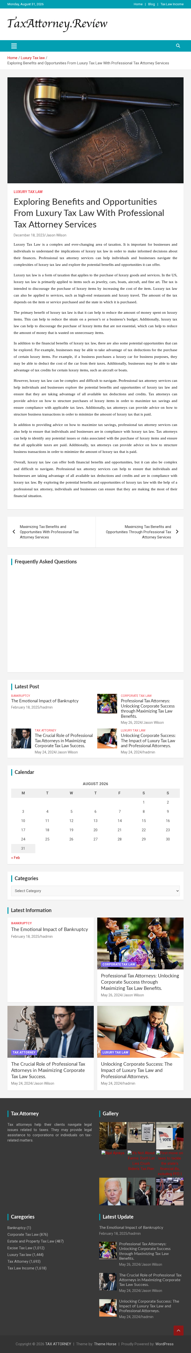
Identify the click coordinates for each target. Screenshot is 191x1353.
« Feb (15, 857)
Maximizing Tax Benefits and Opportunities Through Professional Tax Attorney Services (138, 531)
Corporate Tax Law (136, 696)
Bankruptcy (20, 696)
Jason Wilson (56, 235)
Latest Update (118, 1217)
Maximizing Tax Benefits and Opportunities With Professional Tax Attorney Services (49, 531)
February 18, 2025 (25, 707)
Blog (151, 4)
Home (138, 4)
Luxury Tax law (28, 192)
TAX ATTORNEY (58, 1344)
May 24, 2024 (45, 752)
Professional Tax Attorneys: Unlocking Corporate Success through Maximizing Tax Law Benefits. (140, 982)
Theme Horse (105, 1344)
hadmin (47, 707)
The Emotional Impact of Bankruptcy (45, 701)
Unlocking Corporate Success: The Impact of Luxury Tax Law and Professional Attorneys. (148, 740)
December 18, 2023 (29, 235)
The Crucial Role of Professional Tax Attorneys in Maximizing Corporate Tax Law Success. (64, 740)
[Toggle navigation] (14, 46)
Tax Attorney (45, 730)
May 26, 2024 (131, 723)
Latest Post (27, 686)
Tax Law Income (172, 4)
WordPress (164, 1344)
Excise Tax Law (19, 1248)
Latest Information (31, 910)
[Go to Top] (179, 1331)
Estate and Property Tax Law (30, 1241)
